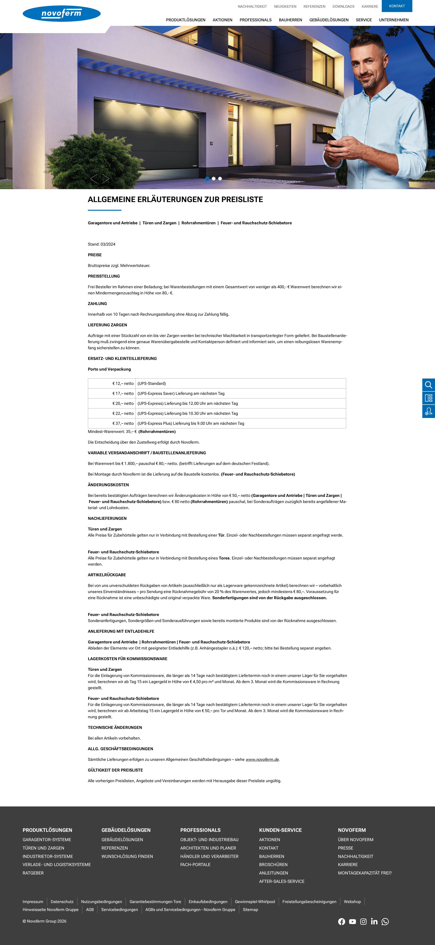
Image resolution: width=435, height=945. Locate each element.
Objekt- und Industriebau (209, 839)
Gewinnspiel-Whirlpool (255, 901)
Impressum (33, 901)
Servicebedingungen (119, 909)
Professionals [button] (256, 19)
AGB (90, 909)
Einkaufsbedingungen (208, 901)
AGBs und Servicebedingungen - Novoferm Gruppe (190, 909)
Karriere (370, 6)
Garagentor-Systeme (47, 839)
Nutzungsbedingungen (101, 901)
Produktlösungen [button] (185, 19)
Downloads (344, 6)
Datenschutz (62, 901)
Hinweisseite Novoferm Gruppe (51, 909)
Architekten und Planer (208, 848)
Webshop (352, 901)
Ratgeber (33, 873)
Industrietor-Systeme (48, 856)
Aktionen (269, 839)
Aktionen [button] (222, 19)
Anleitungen (273, 873)
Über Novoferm (356, 839)
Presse (345, 848)
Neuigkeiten (285, 6)
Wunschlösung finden (127, 856)
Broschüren (273, 864)
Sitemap (250, 909)
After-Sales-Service (281, 881)
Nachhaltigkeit (252, 6)
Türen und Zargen (43, 848)
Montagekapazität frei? (365, 873)
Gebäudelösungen (329, 19)
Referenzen (314, 6)
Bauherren (290, 19)
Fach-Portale (195, 864)
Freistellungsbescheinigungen (309, 901)
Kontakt (397, 6)
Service (364, 19)
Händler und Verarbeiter (209, 856)
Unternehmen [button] (394, 19)
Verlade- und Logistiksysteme (57, 864)
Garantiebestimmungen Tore (155, 901)
